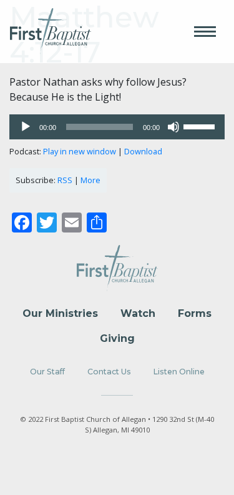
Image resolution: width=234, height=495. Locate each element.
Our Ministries (60, 313)
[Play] (25, 127)
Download (143, 151)
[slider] (200, 125)
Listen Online (179, 371)
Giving (117, 338)
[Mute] (173, 127)
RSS (64, 180)
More (90, 180)
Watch (137, 313)
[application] (117, 126)
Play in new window (79, 151)
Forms (195, 313)
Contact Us (109, 371)
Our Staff (47, 371)
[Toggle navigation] (205, 31)
